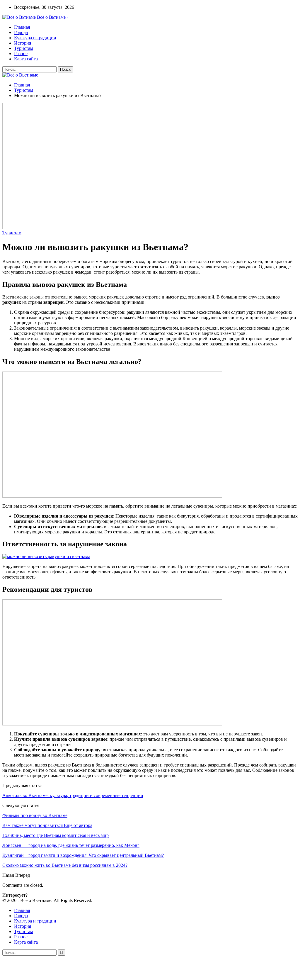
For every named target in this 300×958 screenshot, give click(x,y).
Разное (21, 53)
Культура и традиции (35, 37)
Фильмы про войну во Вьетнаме (34, 815)
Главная (22, 27)
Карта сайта (26, 58)
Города (21, 32)
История (22, 42)
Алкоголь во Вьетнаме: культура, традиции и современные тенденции (72, 795)
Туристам (23, 48)
